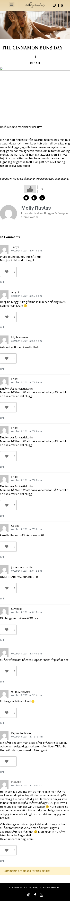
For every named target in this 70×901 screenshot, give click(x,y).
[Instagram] (54, 5)
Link (2, 282)
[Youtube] (62, 5)
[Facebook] (58, 5)
